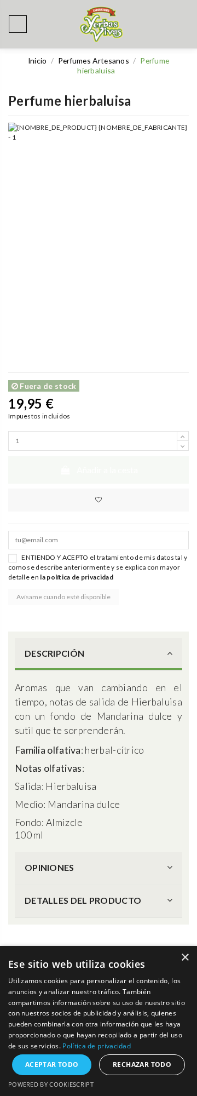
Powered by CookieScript (51, 1084)
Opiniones (49, 867)
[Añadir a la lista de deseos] (98, 500)
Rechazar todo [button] (142, 1064)
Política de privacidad (96, 1046)
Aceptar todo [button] (52, 1064)
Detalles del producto (83, 900)
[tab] (98, 654)
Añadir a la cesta (107, 469)
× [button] (185, 958)
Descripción (54, 653)
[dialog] (98, 1021)
